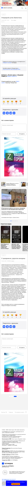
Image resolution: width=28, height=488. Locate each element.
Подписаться (15, 484)
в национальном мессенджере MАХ (11, 69)
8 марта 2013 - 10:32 (5, 20)
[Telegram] (10, 113)
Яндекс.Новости (12, 76)
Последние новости (20, 412)
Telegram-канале (7, 62)
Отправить (22, 133)
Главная (11, 412)
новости (3, 14)
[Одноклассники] (7, 113)
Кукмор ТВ (4, 412)
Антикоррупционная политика (9, 479)
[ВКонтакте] (4, 113)
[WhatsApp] (14, 113)
